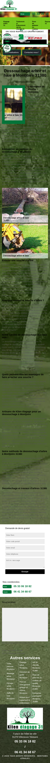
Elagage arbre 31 (6, 23)
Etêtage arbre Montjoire (11, 686)
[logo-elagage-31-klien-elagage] (18, 5)
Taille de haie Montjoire (11, 696)
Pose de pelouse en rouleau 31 (35, 24)
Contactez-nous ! (31, 52)
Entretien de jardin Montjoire (24, 675)
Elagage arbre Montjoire (23, 665)
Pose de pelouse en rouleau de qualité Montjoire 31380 (37, 682)
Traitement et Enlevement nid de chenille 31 (20, 24)
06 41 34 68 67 (22, 591)
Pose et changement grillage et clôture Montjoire (24, 687)
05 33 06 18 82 (22, 586)
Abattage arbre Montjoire (11, 676)
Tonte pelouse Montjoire (11, 666)
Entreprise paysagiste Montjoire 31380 (36, 697)
